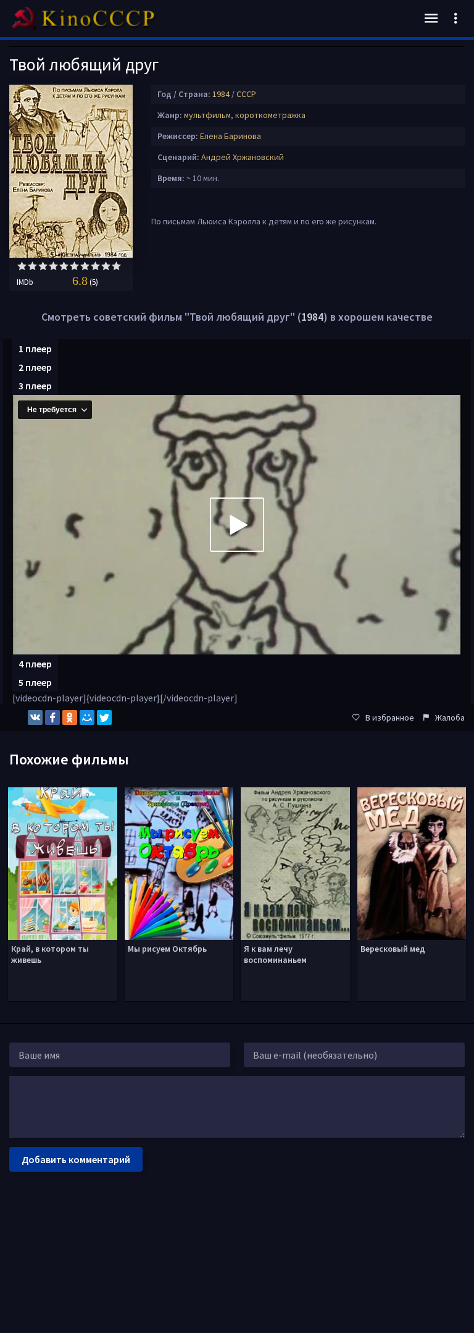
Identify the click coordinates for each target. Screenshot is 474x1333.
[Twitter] (104, 717)
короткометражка (270, 115)
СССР (246, 93)
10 (116, 266)
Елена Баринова (230, 136)
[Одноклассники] (69, 717)
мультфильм (207, 115)
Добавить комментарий (76, 1159)
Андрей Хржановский (242, 157)
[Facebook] (52, 717)
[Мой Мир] (87, 717)
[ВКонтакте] (35, 717)
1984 (221, 93)
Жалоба (450, 717)
